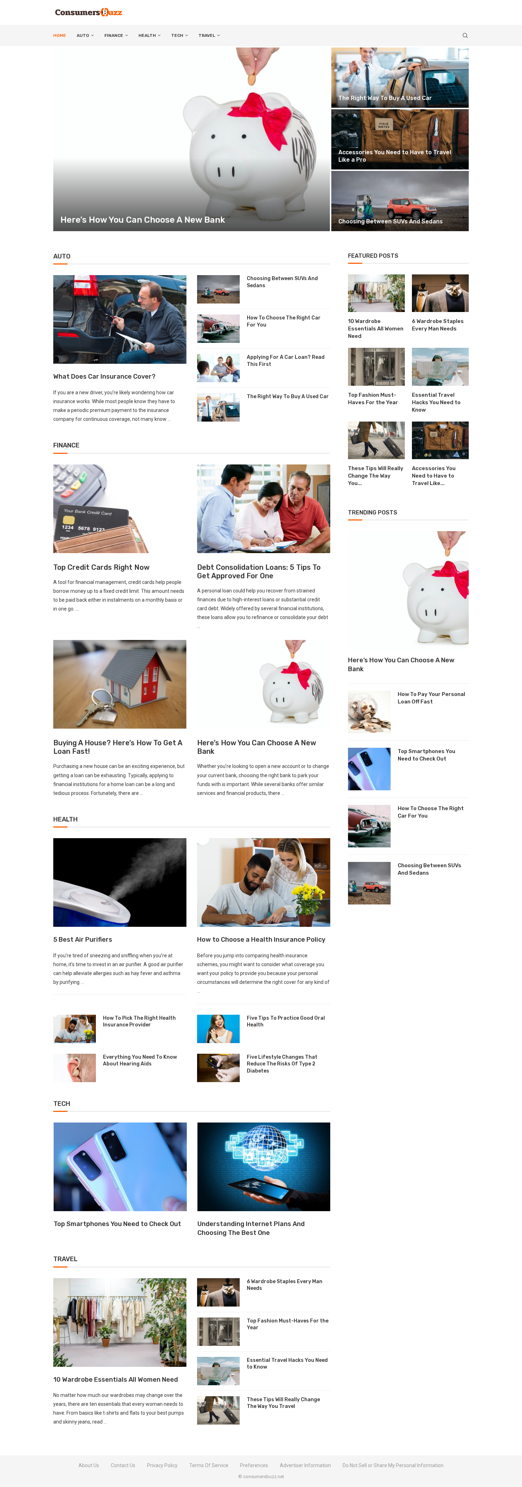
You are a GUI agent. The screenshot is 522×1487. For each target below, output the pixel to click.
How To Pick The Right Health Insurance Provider (139, 1021)
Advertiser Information (305, 1465)
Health (147, 35)
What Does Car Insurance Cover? (104, 376)
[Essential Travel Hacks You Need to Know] (218, 1371)
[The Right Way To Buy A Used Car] (218, 407)
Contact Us (123, 1465)
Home (59, 35)
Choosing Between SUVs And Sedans (282, 282)
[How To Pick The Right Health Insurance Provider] (74, 1029)
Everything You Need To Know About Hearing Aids (140, 1060)
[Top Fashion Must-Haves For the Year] (425, 139)
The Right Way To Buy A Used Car (288, 397)
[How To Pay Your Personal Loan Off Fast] (369, 712)
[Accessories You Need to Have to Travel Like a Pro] (440, 441)
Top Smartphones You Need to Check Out (426, 755)
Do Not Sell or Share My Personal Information (393, 1465)
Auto (83, 35)
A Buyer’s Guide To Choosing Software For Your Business (262, 1228)
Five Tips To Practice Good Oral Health (286, 1021)
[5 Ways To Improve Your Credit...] (425, 201)
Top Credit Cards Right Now (101, 567)
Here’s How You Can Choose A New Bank (401, 664)
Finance (113, 35)
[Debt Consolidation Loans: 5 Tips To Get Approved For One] (263, 508)
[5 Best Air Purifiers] (119, 882)
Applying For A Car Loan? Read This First (286, 360)
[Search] (465, 35)
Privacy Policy (162, 1465)
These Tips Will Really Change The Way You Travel (283, 1403)
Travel (207, 35)
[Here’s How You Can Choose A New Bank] (263, 684)
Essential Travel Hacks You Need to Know (422, 98)
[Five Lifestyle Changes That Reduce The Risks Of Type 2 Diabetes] (218, 1068)
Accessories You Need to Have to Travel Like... (434, 475)
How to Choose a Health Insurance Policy (261, 939)
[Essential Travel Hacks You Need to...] (425, 78)
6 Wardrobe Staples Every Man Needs (284, 1285)
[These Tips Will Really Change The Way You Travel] (218, 1410)
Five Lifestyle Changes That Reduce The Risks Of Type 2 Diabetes (282, 1064)
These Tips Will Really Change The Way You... (375, 475)
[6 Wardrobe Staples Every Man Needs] (218, 1292)
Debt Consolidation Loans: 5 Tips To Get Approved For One (259, 571)
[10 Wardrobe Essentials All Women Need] (119, 1322)
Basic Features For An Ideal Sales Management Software (106, 1228)
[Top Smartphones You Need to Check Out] (369, 769)
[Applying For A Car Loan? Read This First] (218, 368)
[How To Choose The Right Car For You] (218, 328)
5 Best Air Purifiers (82, 939)
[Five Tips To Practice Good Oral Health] (218, 1029)
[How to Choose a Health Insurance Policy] (263, 882)
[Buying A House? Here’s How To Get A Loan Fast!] (119, 684)
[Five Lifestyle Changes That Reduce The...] (217, 139)
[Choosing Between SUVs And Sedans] (218, 289)
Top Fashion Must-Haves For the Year (417, 159)
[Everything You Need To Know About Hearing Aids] (74, 1068)
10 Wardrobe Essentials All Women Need (115, 1379)
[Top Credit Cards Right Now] (119, 508)
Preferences (254, 1465)
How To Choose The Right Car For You (284, 321)
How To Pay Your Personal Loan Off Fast (431, 698)
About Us (88, 1465)
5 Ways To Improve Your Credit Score (416, 221)
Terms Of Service (208, 1465)
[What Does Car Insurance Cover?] (119, 319)
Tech (177, 35)
